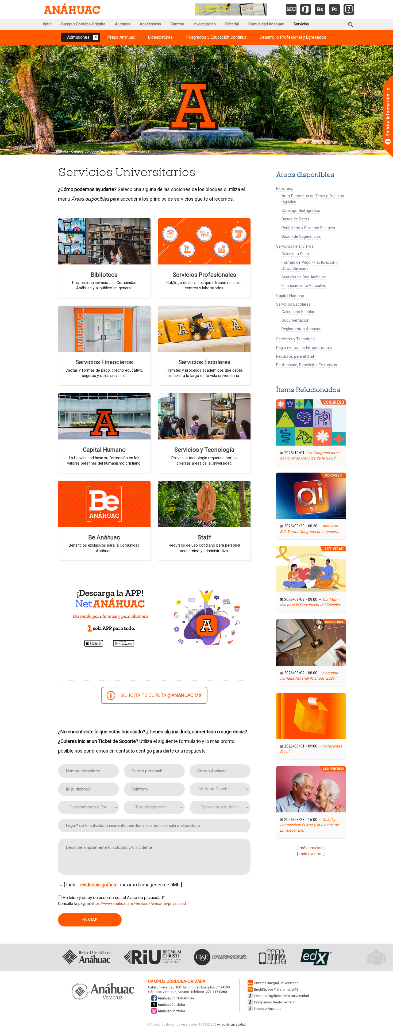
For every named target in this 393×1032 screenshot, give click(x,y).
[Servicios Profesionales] (204, 241)
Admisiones (78, 37)
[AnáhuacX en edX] (315, 957)
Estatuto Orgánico (281, 996)
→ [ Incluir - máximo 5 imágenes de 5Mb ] (120, 884)
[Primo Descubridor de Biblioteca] (334, 9)
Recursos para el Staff (296, 356)
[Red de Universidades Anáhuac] (86, 957)
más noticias (311, 848)
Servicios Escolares (204, 362)
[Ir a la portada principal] (72, 9)
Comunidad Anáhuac (266, 24)
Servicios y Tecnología (204, 449)
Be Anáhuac (104, 537)
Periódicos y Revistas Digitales (308, 227)
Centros (177, 24)
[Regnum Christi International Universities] (152, 957)
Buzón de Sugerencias (301, 236)
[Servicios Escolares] (204, 328)
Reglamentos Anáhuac (301, 328)
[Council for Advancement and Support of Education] (220, 957)
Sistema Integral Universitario (276, 983)
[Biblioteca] (104, 241)
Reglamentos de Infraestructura (304, 347)
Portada (62, 151)
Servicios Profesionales (204, 274)
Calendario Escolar (298, 311)
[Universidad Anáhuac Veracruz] (103, 992)
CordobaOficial (176, 998)
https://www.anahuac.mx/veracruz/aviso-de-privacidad (138, 903)
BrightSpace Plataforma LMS (276, 989)
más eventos (310, 853)
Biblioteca (104, 274)
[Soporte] (349, 9)
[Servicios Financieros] (104, 328)
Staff (204, 537)
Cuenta (161, 695)
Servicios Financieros (104, 362)
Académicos (150, 24)
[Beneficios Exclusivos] (104, 503)
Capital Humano (104, 449)
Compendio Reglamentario (274, 1002)
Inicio (47, 24)
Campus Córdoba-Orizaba (83, 24)
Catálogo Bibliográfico (301, 210)
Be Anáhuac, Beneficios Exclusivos (306, 365)
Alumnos (122, 24)
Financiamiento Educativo (304, 285)
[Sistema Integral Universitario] (291, 9)
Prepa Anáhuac (121, 37)
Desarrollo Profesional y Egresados (292, 37)
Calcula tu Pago (295, 253)
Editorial (232, 24)
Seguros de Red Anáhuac (304, 277)
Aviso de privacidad (231, 1024)
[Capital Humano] (104, 416)
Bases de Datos (295, 219)
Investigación (205, 24)
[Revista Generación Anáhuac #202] (231, 9)
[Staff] (204, 503)
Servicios (301, 24)
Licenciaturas (160, 37)
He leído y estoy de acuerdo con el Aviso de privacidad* (114, 897)
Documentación (295, 320)
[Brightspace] (320, 9)
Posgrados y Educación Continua (216, 37)
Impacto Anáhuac (267, 1009)
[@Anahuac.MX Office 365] (305, 9)
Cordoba (171, 1005)
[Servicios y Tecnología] (204, 416)
